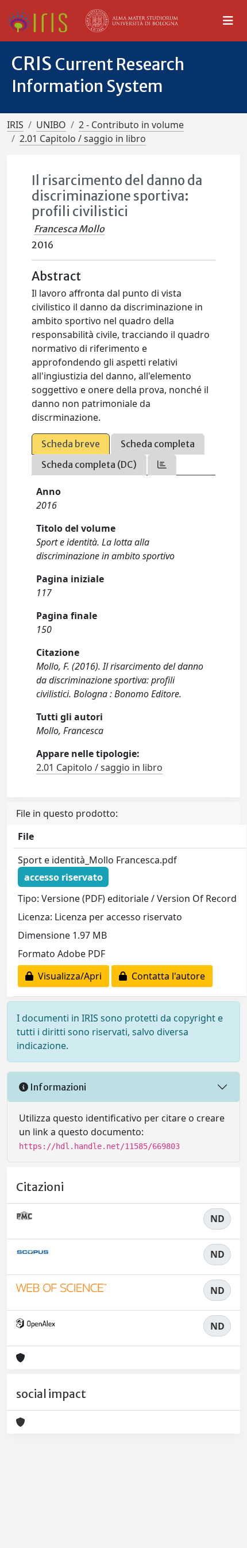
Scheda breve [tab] (70, 444)
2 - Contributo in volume (131, 124)
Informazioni (57, 1087)
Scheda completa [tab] (158, 444)
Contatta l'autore (166, 976)
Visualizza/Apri (67, 976)
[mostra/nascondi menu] (228, 20)
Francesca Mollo (69, 229)
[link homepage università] (132, 20)
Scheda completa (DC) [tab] (89, 464)
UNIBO (51, 124)
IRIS (15, 124)
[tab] (162, 464)
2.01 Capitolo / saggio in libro (83, 138)
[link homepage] (41, 20)
